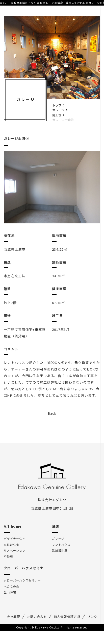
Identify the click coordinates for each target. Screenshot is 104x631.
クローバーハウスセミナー (22, 580)
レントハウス (61, 545)
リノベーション (14, 550)
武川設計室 (60, 550)
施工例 (56, 115)
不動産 (8, 556)
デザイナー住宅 (14, 539)
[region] (52, 187)
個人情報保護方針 (67, 617)
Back (52, 413)
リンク (92, 617)
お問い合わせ (37, 617)
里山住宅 (10, 592)
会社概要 (13, 617)
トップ (56, 105)
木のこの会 (11, 586)
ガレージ (58, 110)
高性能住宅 (11, 545)
